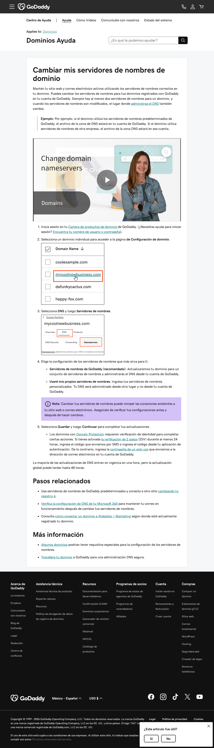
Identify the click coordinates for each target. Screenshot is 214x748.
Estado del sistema (158, 20)
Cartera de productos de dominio (93, 226)
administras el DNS (145, 103)
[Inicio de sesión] (193, 7)
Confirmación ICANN (95, 603)
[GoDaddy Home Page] (28, 698)
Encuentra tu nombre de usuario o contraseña (86, 231)
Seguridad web (190, 651)
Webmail (88, 631)
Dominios (50, 31)
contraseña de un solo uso (129, 449)
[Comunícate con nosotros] (184, 7)
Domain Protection (90, 434)
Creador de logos (192, 659)
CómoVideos (86, 20)
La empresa (18, 595)
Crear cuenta (163, 616)
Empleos (16, 603)
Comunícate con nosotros (120, 20)
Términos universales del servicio (51, 739)
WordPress (188, 636)
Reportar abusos (46, 598)
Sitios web (188, 616)
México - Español (65, 698)
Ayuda (66, 20)
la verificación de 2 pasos (119, 439)
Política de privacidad (174, 719)
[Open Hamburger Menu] (10, 6)
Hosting (186, 644)
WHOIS (87, 639)
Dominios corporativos (96, 611)
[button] (209, 726)
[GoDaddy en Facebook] (151, 699)
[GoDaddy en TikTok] (175, 699)
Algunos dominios (54, 544)
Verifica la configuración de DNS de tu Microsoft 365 (79, 503)
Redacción (17, 643)
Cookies (198, 719)
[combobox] (144, 40)
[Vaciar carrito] (201, 7)
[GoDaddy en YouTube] (199, 699)
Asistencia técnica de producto (54, 591)
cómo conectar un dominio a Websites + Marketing (93, 516)
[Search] (183, 40)
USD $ (93, 698)
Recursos (41, 606)
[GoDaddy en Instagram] (163, 699)
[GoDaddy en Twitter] (187, 699)
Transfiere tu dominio (56, 557)
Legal (14, 635)
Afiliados (121, 616)
